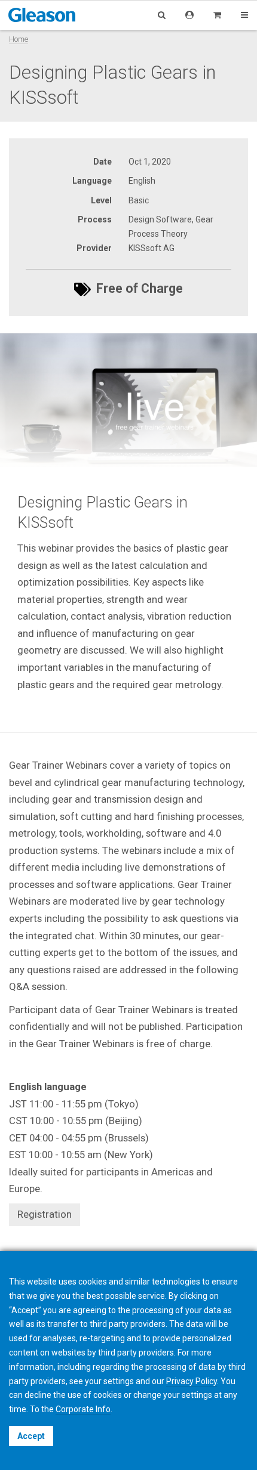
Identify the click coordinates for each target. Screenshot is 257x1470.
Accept (31, 1436)
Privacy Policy (191, 1381)
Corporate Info (83, 1409)
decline (38, 1395)
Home (18, 39)
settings (197, 1395)
